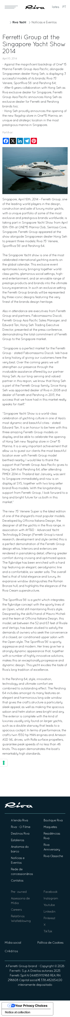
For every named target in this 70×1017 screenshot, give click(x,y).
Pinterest (49, 918)
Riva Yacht (19, 22)
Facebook (50, 892)
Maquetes (50, 827)
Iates (55, 7)
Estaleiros (17, 840)
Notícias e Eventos (44, 22)
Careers (16, 910)
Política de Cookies (50, 943)
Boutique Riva (53, 820)
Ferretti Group (18, 966)
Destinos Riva (20, 833)
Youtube (49, 905)
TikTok (48, 931)
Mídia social (13, 943)
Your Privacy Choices (31, 1005)
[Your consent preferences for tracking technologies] (3, 762)
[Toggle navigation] (11, 7)
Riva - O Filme (20, 827)
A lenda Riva (19, 820)
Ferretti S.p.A (20, 971)
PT (64, 7)
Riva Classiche (53, 856)
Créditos (11, 951)
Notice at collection (17, 1012)
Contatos (17, 880)
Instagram (51, 898)
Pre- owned (19, 892)
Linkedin (49, 911)
